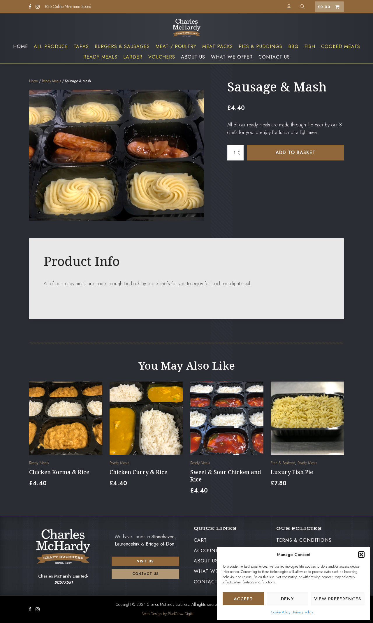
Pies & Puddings (260, 46)
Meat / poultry (176, 46)
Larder (132, 57)
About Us (193, 57)
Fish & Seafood (283, 463)
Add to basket (296, 152)
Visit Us (145, 561)
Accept (243, 599)
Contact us (145, 573)
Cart (200, 540)
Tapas (81, 46)
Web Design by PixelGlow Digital (168, 614)
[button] (361, 554)
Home (20, 46)
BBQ (293, 46)
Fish (310, 46)
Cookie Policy (280, 612)
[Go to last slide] (33, 441)
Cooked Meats (340, 46)
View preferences (337, 599)
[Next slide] (339, 441)
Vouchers (161, 57)
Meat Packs (217, 46)
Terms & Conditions (304, 540)
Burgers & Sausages (122, 46)
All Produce (51, 46)
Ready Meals (100, 57)
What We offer (232, 57)
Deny (287, 599)
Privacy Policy (303, 612)
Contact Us (274, 57)
